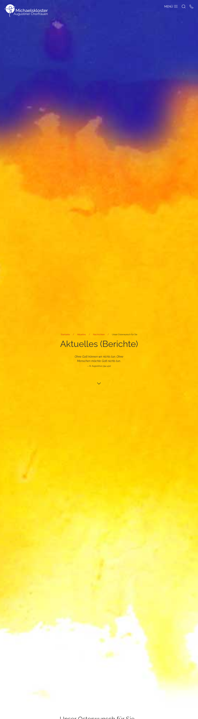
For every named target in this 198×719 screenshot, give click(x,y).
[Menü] (176, 6)
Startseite (65, 334)
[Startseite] (26, 10)
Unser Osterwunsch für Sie (124, 334)
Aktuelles (81, 334)
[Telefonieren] (191, 6)
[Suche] (183, 6)
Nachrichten (99, 334)
